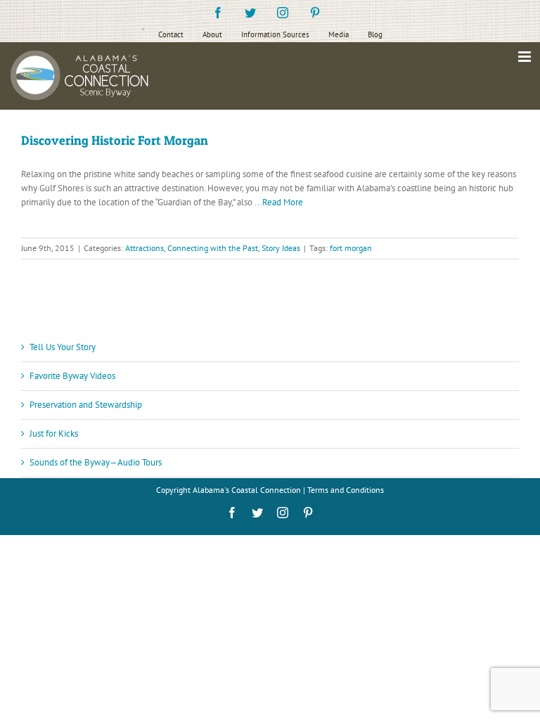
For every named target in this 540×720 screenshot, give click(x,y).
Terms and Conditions (345, 489)
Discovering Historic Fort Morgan (114, 140)
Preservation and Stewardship (86, 405)
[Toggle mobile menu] (525, 56)
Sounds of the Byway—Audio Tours (96, 462)
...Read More (279, 202)
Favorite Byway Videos (72, 376)
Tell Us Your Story (63, 347)
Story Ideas (281, 248)
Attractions (144, 248)
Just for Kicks (54, 433)
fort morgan (351, 248)
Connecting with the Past (212, 248)
